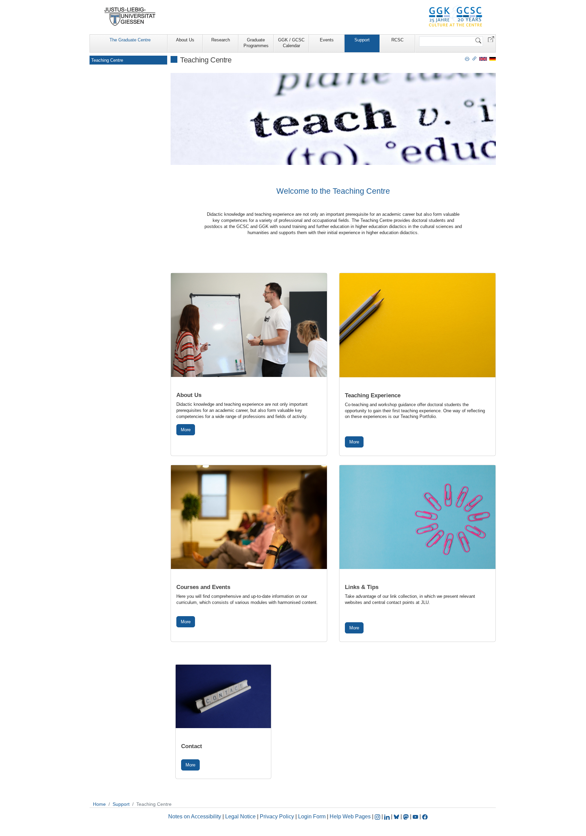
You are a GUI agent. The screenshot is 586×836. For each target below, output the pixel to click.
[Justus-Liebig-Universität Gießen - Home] (130, 16)
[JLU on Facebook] (425, 816)
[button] (491, 38)
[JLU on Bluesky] (397, 816)
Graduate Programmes (256, 42)
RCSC (397, 39)
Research (220, 39)
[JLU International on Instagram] (378, 816)
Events (327, 39)
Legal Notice (240, 816)
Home (99, 804)
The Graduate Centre (130, 39)
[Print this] (467, 58)
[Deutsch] (492, 58)
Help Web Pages (350, 816)
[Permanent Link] (474, 58)
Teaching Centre (107, 60)
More (186, 429)
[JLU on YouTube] (416, 816)
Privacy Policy (277, 816)
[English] (483, 58)
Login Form (312, 816)
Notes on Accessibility (195, 816)
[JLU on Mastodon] (406, 816)
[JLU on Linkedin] (387, 816)
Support (362, 39)
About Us (185, 39)
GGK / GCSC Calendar (291, 42)
